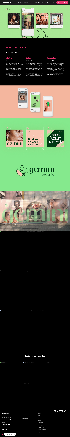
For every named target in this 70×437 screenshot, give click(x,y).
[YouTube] (65, 411)
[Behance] (62, 411)
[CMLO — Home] (7, 2)
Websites (39, 420)
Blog (36, 2)
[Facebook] (55, 411)
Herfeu (35, 372)
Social (14, 390)
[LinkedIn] (60, 411)
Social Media (40, 411)
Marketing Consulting (42, 427)
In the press (40, 2)
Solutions (24, 410)
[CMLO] (4, 409)
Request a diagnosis (62, 2)
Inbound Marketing (41, 425)
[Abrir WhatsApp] (67, 434)
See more (12, 375)
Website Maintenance (42, 429)
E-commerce (40, 422)
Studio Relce (35, 393)
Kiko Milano (12, 393)
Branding (14, 369)
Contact (46, 2)
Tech (39, 415)
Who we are (20, 2)
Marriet (58, 372)
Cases (32, 2)
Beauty (9, 369)
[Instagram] (57, 411)
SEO (38, 418)
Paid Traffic (40, 410)
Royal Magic (11, 372)
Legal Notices (25, 418)
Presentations (40, 431)
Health (39, 432)
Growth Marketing (41, 424)
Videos (39, 417)
